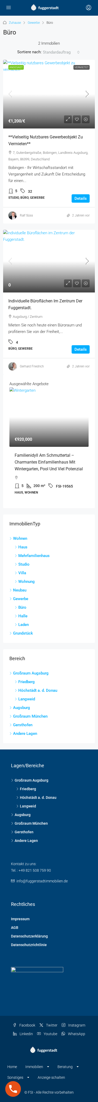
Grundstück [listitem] (23, 633)
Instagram (76, 1025)
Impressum (20, 919)
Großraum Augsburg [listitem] (31, 673)
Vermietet (81, 67)
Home (12, 1067)
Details (80, 198)
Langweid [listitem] (26, 699)
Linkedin (26, 1034)
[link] (49, 94)
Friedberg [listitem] (26, 681)
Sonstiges (15, 1077)
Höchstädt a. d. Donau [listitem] (37, 690)
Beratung (65, 1067)
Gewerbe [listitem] (20, 598)
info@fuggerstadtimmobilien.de (42, 881)
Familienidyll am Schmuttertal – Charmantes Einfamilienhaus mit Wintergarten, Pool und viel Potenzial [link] (49, 462)
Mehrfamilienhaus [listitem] (34, 555)
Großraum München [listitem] (30, 716)
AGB (14, 927)
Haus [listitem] (22, 547)
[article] (49, 444)
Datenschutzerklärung (29, 936)
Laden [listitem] (23, 624)
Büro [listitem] (22, 607)
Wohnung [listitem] (26, 581)
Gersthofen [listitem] (22, 725)
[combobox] (61, 52)
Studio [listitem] (24, 564)
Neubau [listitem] (19, 590)
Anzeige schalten (51, 1077)
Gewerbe (34, 23)
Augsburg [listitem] (21, 707)
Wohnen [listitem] (20, 538)
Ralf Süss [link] (26, 215)
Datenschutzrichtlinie (29, 945)
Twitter (51, 1025)
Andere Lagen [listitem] (25, 733)
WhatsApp (76, 1034)
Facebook (27, 1025)
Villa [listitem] (22, 573)
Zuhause (15, 23)
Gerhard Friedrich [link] (32, 366)
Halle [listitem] (22, 616)
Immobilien (34, 1067)
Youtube (50, 1034)
